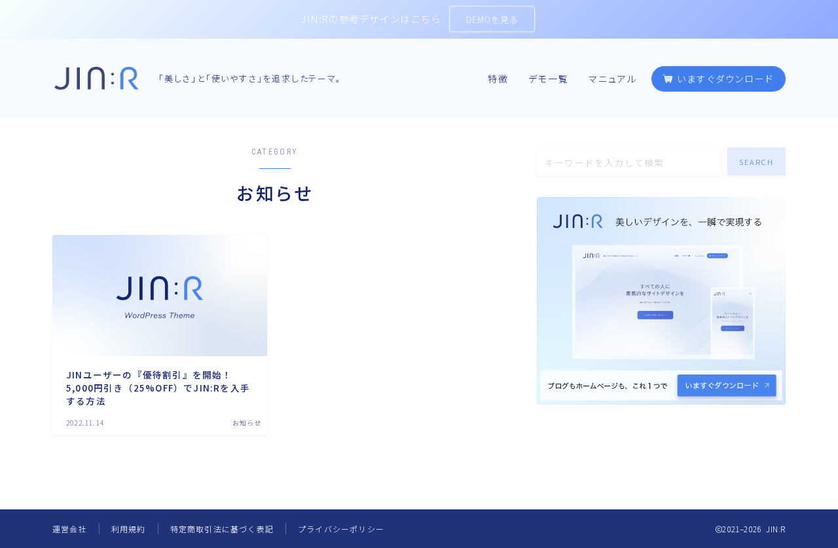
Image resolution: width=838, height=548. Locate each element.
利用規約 (128, 528)
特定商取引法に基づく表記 (222, 528)
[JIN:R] (96, 78)
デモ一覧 (548, 79)
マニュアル (613, 79)
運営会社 (69, 528)
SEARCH (757, 161)
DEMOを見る (492, 19)
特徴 (498, 79)
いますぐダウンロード (724, 79)
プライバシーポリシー (341, 528)
